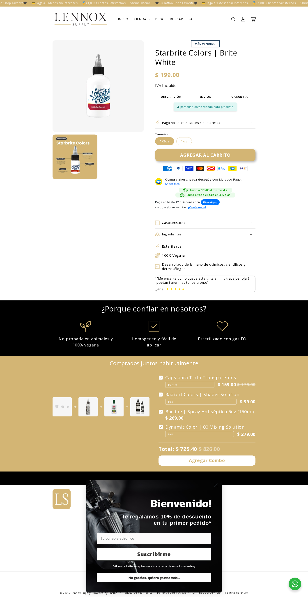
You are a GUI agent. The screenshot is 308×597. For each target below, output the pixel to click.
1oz (184, 141)
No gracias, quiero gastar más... (154, 577)
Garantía (239, 97)
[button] (141, 19)
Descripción (171, 97)
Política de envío (236, 592)
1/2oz (164, 141)
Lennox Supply (81, 593)
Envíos (205, 97)
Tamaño (161, 134)
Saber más (172, 183)
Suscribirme (154, 554)
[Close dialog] (216, 485)
